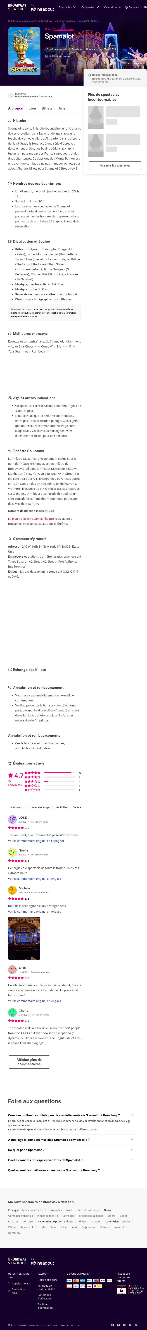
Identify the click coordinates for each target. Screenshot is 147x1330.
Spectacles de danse (91, 1215)
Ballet (123, 1215)
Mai (44, 1227)
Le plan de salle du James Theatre (31, 518)
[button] (67, 7)
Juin (53, 1227)
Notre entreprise (47, 1280)
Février (12, 1227)
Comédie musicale (65, 21)
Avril (34, 1227)
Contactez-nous (18, 1290)
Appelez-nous (20, 1283)
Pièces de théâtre (47, 1215)
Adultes (82, 1221)
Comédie (77, 49)
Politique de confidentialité (46, 1287)
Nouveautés (55, 1210)
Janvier (125, 1221)
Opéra (111, 1215)
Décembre (14, 1233)
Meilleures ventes (32, 1210)
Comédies (68, 1215)
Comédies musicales (20, 1215)
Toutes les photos (135, 63)
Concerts (27, 1221)
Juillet (64, 1227)
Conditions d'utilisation (44, 1296)
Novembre (120, 1227)
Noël (69, 1210)
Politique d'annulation (45, 1305)
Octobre (105, 1227)
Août (75, 1227)
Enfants (68, 1221)
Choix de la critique (88, 1210)
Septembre (89, 1227)
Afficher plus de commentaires (29, 1061)
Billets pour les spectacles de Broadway (30, 21)
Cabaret (13, 1221)
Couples (96, 1221)
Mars (24, 1227)
